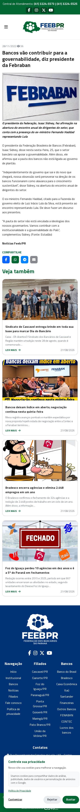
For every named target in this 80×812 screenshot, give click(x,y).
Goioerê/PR (40, 712)
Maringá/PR (39, 718)
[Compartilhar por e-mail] (34, 259)
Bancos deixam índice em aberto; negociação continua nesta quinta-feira (36, 409)
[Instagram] (36, 10)
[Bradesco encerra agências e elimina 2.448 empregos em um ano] (40, 460)
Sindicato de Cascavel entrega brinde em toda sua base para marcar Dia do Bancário (39, 328)
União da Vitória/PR (40, 733)
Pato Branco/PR (40, 724)
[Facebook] (29, 10)
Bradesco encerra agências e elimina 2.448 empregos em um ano (34, 489)
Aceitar (70, 800)
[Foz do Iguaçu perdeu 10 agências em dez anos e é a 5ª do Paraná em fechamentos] (40, 541)
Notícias (13, 690)
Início (13, 671)
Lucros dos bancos (66, 730)
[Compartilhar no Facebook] (6, 259)
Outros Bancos (66, 709)
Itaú (66, 690)
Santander (66, 696)
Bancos (13, 684)
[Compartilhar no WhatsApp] (15, 259)
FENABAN (66, 715)
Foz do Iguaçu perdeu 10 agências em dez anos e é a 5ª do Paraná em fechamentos (39, 570)
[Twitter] (43, 10)
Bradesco (67, 678)
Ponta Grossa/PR (40, 703)
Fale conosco (13, 703)
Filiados (13, 696)
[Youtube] (51, 10)
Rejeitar (52, 800)
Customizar (15, 800)
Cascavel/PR (40, 671)
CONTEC (66, 721)
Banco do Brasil (66, 671)
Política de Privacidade (19, 791)
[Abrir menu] (6, 27)
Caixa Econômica (66, 684)
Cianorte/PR (40, 678)
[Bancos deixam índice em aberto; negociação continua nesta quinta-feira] (40, 380)
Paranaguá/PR (40, 695)
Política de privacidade (13, 711)
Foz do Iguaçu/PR (40, 686)
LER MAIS (11, 350)
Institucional (13, 678)
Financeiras (67, 703)
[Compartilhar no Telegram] (24, 259)
